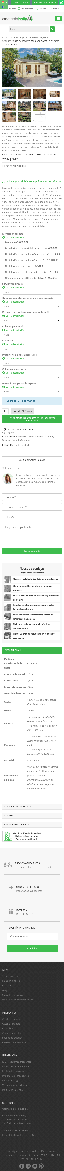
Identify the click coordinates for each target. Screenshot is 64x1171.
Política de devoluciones (14, 1071)
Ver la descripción (15, 237)
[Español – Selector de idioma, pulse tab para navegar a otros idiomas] (4, 2)
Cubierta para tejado (13, 326)
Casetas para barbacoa (14, 1042)
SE (27, 1159)
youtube (34, 1166)
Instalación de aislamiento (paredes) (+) (32, 260)
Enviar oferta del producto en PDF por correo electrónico (32, 419)
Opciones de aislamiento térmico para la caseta (27, 297)
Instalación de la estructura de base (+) (32, 271)
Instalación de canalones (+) (25, 266)
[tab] (32, 650)
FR (42, 1155)
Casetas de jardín (11, 1018)
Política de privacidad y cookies (18, 999)
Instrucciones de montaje (15, 1066)
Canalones (7, 340)
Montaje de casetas (12, 233)
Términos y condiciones (14, 1085)
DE (47, 1155)
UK (52, 1155)
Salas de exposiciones (13, 994)
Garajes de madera (12, 1033)
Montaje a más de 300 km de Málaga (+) (31, 277)
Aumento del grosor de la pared (19, 383)
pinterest (41, 1166)
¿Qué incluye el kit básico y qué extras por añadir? (31, 181)
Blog (4, 990)
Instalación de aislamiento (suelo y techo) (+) (33, 254)
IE (57, 1155)
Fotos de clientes (11, 980)
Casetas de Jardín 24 (36, 1151)
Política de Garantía (12, 1089)
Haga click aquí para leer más (32, 572)
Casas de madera (25, 436)
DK (41, 1159)
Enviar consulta (20, 2)
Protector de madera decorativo (19, 354)
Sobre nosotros (10, 976)
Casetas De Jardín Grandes (16, 440)
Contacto (6, 985)
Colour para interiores (14, 368)
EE (36, 1159)
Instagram (28, 1166)
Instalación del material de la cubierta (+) (32, 248)
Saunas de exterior (12, 1037)
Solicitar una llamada (45, 2)
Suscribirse (32, 948)
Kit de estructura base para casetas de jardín (26, 312)
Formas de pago (10, 1080)
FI (32, 1159)
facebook (21, 1166)
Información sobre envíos (15, 1075)
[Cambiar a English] (4, 7)
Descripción (13, 650)
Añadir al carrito (23, 410)
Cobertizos (7, 1028)
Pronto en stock (21, 445)
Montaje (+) (17, 242)
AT (22, 1159)
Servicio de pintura (12, 283)
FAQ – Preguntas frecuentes (16, 1061)
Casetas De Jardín (19, 37)
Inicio (5, 37)
